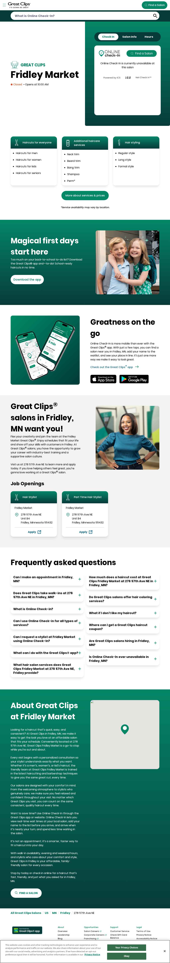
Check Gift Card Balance (118, 936)
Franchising (90, 938)
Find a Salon (144, 53)
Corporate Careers (94, 934)
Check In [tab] (108, 37)
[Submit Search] (155, 16)
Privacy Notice (143, 934)
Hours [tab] (149, 37)
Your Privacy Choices (126, 947)
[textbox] (46, 246)
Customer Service (119, 931)
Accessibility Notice (146, 938)
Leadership (64, 934)
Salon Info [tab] (129, 37)
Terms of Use (143, 931)
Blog (60, 938)
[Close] (164, 951)
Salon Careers (91, 931)
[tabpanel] (127, 80)
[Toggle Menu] (4, 5)
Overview (62, 931)
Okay (126, 956)
